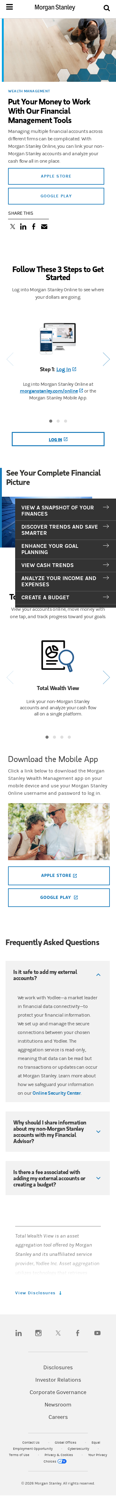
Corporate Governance (58, 1392)
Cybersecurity (79, 1449)
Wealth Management (29, 91)
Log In (66, 369)
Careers (58, 1417)
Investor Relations (58, 1380)
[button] (58, 975)
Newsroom (58, 1405)
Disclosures (58, 1368)
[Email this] (44, 227)
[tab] (65, 511)
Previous (9, 359)
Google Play (56, 196)
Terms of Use (19, 1455)
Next (106, 359)
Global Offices (66, 1443)
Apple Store (56, 176)
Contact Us (31, 1443)
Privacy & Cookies (59, 1455)
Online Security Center (56, 1093)
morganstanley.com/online (51, 391)
